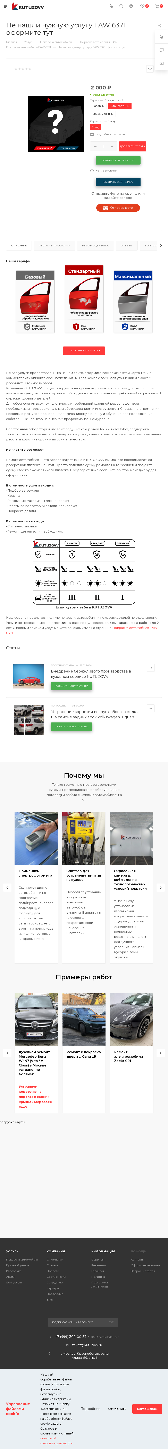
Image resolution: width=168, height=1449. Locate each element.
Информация (103, 1251)
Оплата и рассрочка (54, 245)
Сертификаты (56, 1276)
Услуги (12, 1251)
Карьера (53, 1288)
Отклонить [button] (117, 1409)
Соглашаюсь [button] (147, 1409)
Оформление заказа (145, 1265)
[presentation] (7, 888)
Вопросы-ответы (143, 1271)
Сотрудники (55, 1282)
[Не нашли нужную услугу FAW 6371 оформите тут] (56, 124)
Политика (98, 1276)
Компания (56, 1251)
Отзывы (127, 245)
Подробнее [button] (90, 1409)
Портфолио (55, 1294)
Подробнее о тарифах (84, 350)
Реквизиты (98, 1265)
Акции (10, 1276)
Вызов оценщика (95, 245)
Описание (19, 245)
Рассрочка (13, 1271)
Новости (53, 1271)
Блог (50, 1299)
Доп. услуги (14, 1282)
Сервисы (97, 1259)
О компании (55, 1259)
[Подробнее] (151, 668)
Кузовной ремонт (18, 1265)
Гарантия (97, 1271)
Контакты (137, 1259)
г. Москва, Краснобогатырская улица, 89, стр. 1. (85, 1356)
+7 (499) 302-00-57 (70, 1336)
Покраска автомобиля (22, 1259)
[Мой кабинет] (131, 6)
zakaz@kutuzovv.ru (87, 1345)
